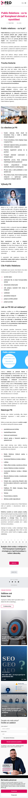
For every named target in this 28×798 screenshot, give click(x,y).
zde (5, 787)
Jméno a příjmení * (4, 726)
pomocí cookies (17, 783)
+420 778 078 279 (6, 770)
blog (4, 530)
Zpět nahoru (14, 585)
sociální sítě (12, 530)
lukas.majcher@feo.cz (6, 768)
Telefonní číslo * (4, 731)
